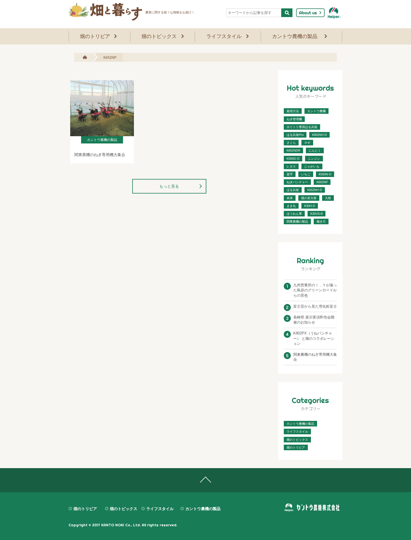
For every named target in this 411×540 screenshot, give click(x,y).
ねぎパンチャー (297, 182)
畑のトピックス (159, 36)
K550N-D (325, 174)
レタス (291, 166)
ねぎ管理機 (294, 119)
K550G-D (293, 158)
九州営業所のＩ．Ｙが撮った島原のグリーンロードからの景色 (315, 290)
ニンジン (314, 158)
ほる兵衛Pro (295, 134)
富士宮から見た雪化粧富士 (315, 306)
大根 (328, 198)
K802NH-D (319, 134)
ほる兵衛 (293, 190)
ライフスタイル (224, 36)
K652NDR (293, 150)
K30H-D (309, 205)
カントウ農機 (316, 111)
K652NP (322, 182)
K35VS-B (316, 213)
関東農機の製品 (297, 221)
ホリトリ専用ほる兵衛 (302, 127)
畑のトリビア (95, 36)
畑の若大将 (308, 198)
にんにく (315, 150)
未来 (290, 198)
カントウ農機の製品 (294, 36)
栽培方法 (293, 111)
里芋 (290, 174)
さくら (291, 142)
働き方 (321, 221)
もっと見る (169, 186)
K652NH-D (314, 190)
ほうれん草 (294, 213)
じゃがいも (312, 166)
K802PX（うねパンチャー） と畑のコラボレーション (313, 338)
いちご (305, 174)
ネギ (307, 142)
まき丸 (291, 205)
